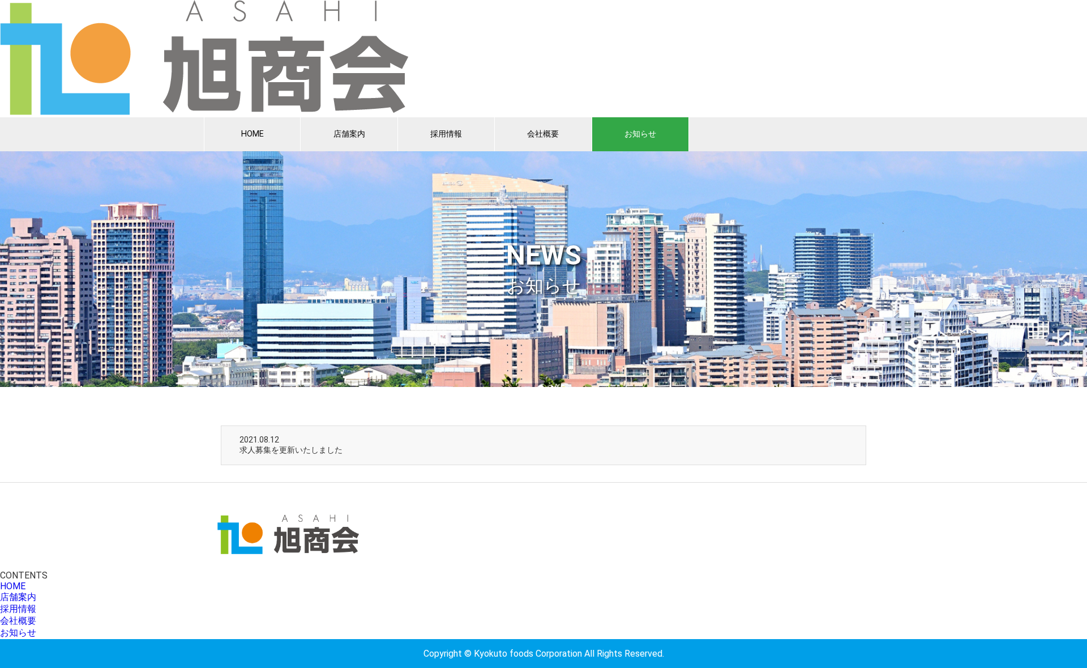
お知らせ (640, 134)
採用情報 (446, 134)
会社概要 (543, 134)
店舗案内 (349, 134)
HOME (252, 134)
